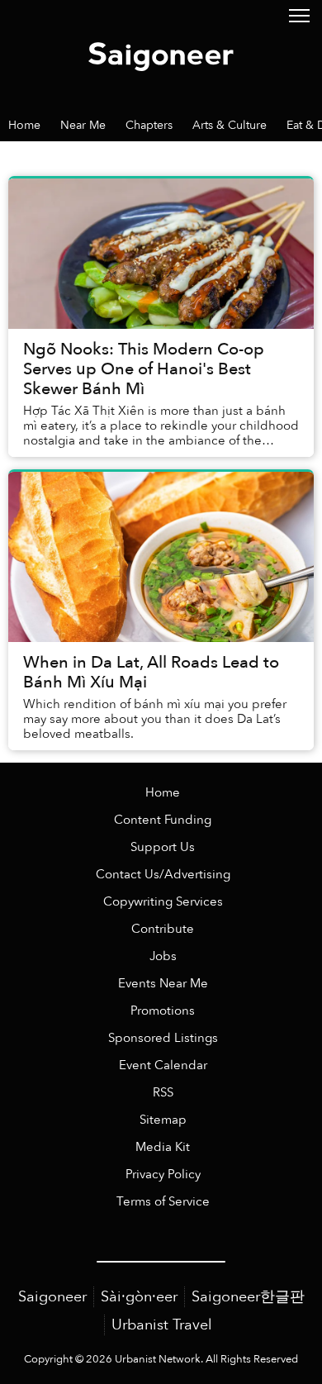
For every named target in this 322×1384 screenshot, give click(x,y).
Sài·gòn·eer (139, 1297)
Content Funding (162, 820)
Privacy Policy (163, 1174)
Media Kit (162, 1147)
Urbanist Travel (161, 1325)
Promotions (162, 1011)
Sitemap (163, 1120)
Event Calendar (163, 1065)
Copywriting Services (163, 902)
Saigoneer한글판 (248, 1297)
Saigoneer (52, 1297)
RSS (163, 1092)
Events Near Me (163, 983)
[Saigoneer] (161, 53)
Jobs (163, 956)
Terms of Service (163, 1201)
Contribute (162, 929)
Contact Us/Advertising (163, 874)
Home (162, 792)
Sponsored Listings (163, 1038)
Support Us (162, 847)
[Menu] (299, 14)
